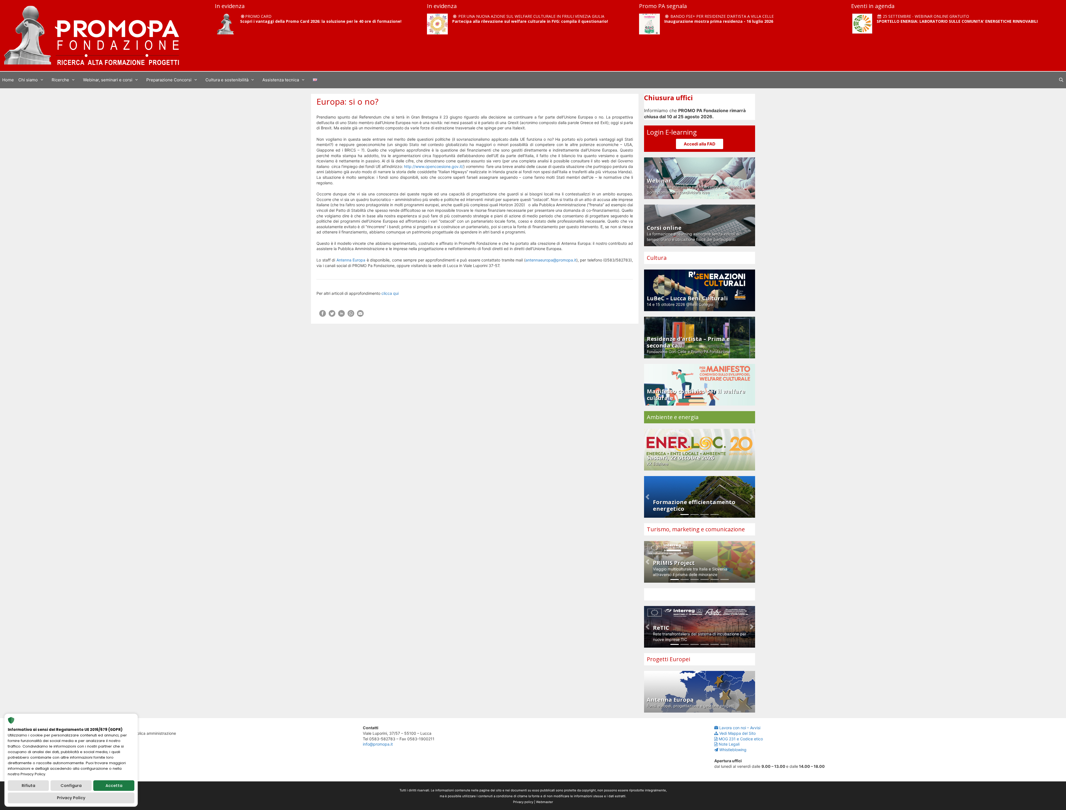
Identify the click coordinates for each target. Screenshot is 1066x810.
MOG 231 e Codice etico (741, 738)
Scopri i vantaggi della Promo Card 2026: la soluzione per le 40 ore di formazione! (320, 21)
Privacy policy (523, 802)
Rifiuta (28, 785)
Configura (71, 785)
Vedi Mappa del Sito (737, 733)
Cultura (657, 257)
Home (8, 79)
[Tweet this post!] (332, 315)
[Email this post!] (360, 315)
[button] (647, 497)
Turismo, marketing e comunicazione (696, 529)
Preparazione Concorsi (169, 79)
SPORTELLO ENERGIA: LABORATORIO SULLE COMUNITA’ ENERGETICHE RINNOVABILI (957, 21)
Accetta (113, 785)
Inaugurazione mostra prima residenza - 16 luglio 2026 (718, 21)
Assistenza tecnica (280, 79)
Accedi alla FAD (699, 144)
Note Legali (729, 744)
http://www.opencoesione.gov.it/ (433, 166)
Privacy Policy (71, 798)
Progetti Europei (668, 659)
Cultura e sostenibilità (226, 79)
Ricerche (60, 79)
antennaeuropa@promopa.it (551, 260)
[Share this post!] (322, 315)
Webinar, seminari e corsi (107, 79)
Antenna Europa (351, 260)
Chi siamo (28, 79)
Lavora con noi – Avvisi (739, 727)
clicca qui (390, 293)
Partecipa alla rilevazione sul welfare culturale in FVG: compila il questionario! (530, 21)
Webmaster (544, 802)
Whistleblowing (732, 749)
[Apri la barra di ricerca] (1061, 80)
